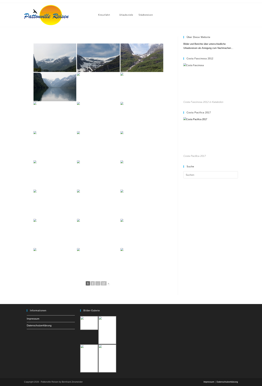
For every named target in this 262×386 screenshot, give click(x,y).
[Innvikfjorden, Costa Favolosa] (55, 262)
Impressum (33, 318)
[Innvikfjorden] (141, 204)
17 (103, 283)
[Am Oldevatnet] (55, 57)
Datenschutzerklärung (39, 325)
